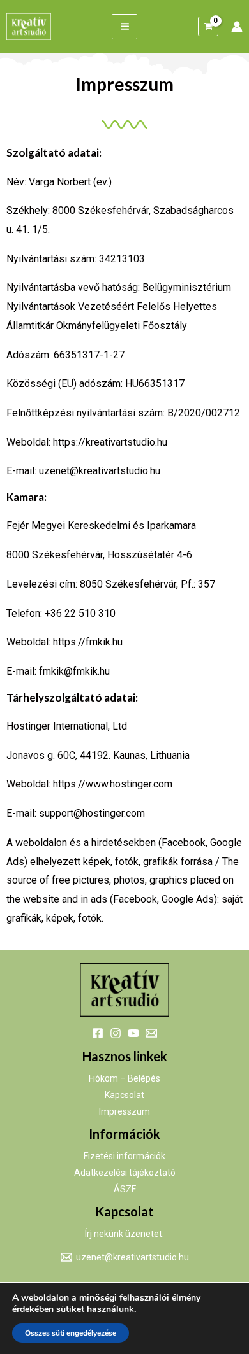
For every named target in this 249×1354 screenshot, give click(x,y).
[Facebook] (97, 1033)
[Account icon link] (237, 26)
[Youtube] (133, 1033)
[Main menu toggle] (124, 26)
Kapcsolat (124, 1095)
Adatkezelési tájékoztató (125, 1172)
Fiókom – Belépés (124, 1078)
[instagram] (115, 1033)
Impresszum (124, 1111)
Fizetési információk (124, 1156)
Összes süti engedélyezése (70, 1333)
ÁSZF (125, 1189)
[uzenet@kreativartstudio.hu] (151, 1033)
